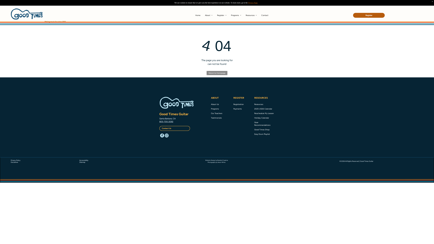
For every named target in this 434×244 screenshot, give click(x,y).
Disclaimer (14, 162)
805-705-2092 (166, 121)
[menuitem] (198, 15)
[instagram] (167, 136)
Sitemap (82, 162)
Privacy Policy (15, 160)
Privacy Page (252, 3)
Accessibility (83, 160)
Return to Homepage (217, 73)
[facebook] (162, 136)
